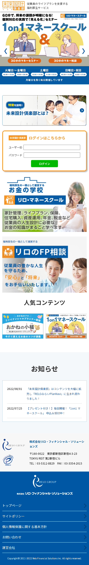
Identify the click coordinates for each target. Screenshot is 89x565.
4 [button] (54, 90)
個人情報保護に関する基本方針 (24, 526)
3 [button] (48, 90)
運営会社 (8, 547)
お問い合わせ (11, 537)
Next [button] (83, 51)
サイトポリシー (13, 516)
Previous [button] (6, 51)
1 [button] (34, 90)
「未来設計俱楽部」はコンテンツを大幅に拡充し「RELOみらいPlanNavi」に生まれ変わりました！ (53, 393)
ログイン (44, 164)
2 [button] (41, 90)
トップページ (11, 505)
